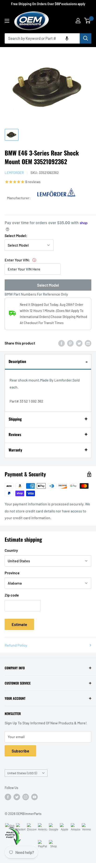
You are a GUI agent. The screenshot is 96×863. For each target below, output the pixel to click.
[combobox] (42, 38)
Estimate (19, 624)
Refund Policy (16, 645)
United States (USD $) (22, 773)
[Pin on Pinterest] (70, 343)
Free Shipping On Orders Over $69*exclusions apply (48, 4)
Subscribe (20, 750)
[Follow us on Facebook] (8, 796)
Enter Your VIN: (17, 260)
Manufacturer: (19, 198)
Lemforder (14, 172)
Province (12, 572)
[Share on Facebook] (61, 343)
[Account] (78, 20)
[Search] (85, 38)
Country (11, 550)
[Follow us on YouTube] (34, 796)
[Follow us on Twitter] (17, 796)
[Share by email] (88, 343)
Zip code (12, 595)
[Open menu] (7, 21)
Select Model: (16, 235)
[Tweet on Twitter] (79, 343)
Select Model (48, 285)
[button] (67, 38)
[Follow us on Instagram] (25, 796)
